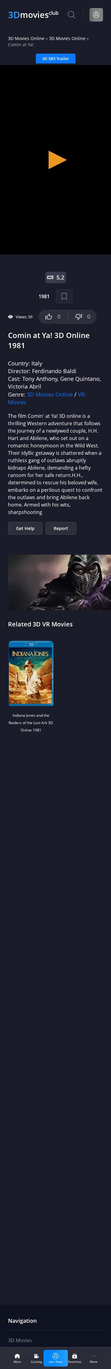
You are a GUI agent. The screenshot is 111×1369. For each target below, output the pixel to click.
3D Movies (20, 1340)
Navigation (22, 1320)
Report (61, 528)
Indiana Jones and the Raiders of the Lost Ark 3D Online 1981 (31, 723)
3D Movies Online (26, 38)
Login (96, 15)
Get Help (25, 528)
